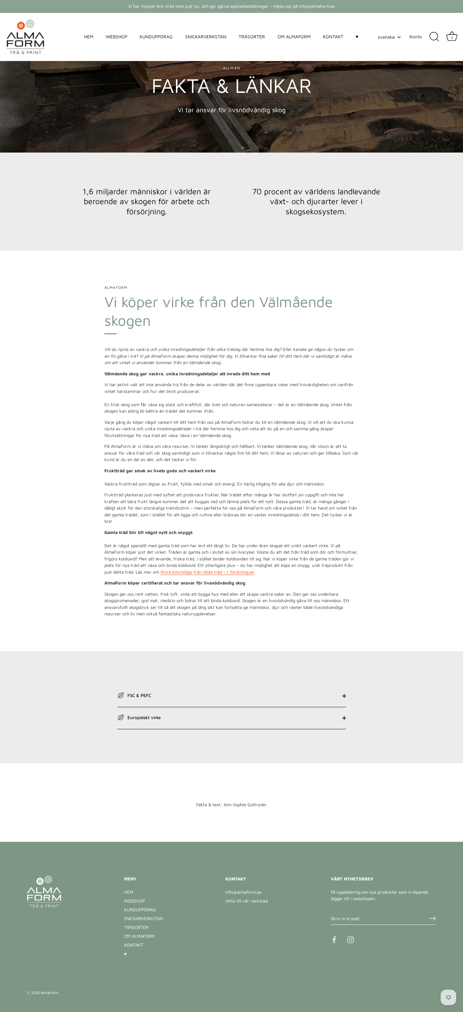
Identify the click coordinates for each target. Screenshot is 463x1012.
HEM (89, 36)
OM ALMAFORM (294, 36)
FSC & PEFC (138, 695)
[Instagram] (350, 939)
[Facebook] (334, 939)
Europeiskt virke (143, 717)
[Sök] (434, 36)
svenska (386, 37)
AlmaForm (49, 992)
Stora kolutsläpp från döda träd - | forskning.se (207, 572)
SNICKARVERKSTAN (205, 36)
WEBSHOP (116, 36)
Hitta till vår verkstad (246, 901)
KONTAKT (333, 36)
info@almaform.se (243, 892)
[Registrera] (432, 918)
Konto (415, 36)
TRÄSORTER (252, 36)
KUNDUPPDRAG (156, 36)
